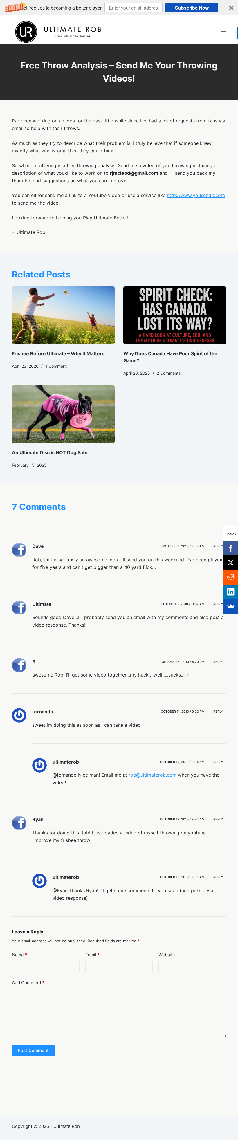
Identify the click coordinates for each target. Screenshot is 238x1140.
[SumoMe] (230, 606)
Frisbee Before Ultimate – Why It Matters (58, 353)
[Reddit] (230, 577)
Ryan (38, 819)
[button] (119, 7)
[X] (230, 562)
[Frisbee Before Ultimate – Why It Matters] (63, 315)
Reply (218, 546)
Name (19, 954)
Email (92, 954)
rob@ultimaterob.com (152, 775)
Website (166, 954)
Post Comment (33, 1050)
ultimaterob (66, 762)
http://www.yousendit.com (196, 195)
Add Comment (28, 982)
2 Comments (169, 373)
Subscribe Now (192, 7)
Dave (38, 546)
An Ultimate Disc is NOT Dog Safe (50, 452)
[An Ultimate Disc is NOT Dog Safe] (63, 414)
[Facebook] (230, 548)
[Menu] (223, 30)
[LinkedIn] (230, 592)
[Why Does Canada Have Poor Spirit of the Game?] (174, 315)
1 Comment (56, 366)
